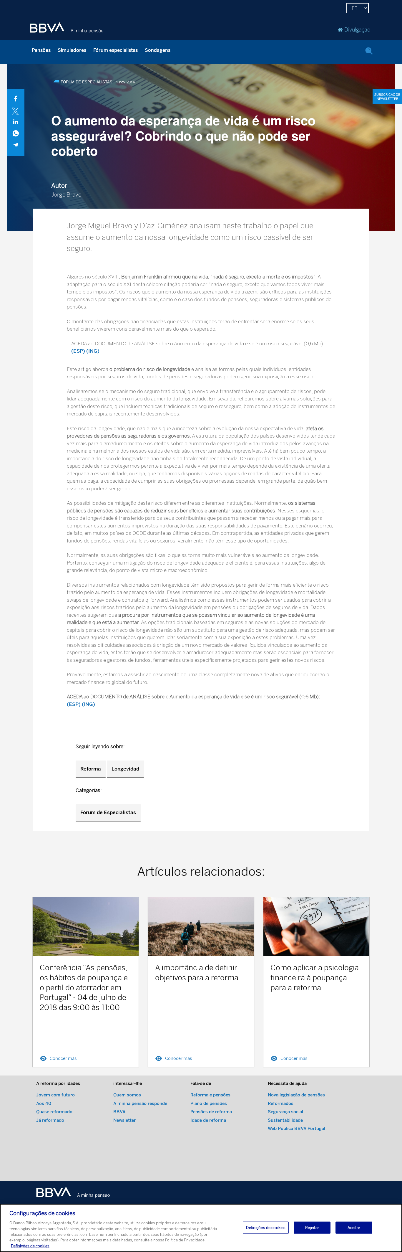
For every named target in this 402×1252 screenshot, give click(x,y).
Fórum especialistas (115, 50)
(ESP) (78, 351)
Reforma (90, 769)
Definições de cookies (30, 1246)
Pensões (41, 50)
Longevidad (125, 769)
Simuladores (72, 50)
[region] (201, 1228)
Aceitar (354, 1227)
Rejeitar (312, 1227)
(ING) (92, 351)
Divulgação (357, 30)
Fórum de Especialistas (108, 812)
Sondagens (157, 50)
